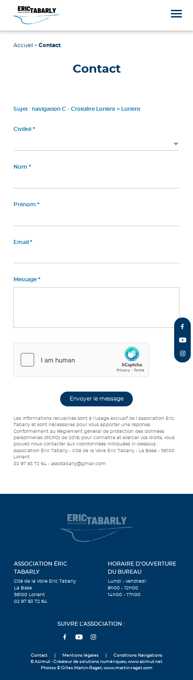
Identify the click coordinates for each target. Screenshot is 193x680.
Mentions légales (80, 656)
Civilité (22, 129)
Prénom (24, 204)
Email (21, 242)
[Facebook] (182, 326)
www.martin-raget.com (128, 668)
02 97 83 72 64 (30, 601)
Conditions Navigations (138, 656)
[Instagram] (182, 353)
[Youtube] (182, 340)
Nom (20, 167)
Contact (39, 656)
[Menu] (176, 13)
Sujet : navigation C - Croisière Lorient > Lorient (76, 109)
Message (25, 279)
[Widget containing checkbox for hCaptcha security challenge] (81, 360)
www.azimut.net (145, 662)
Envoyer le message (96, 398)
